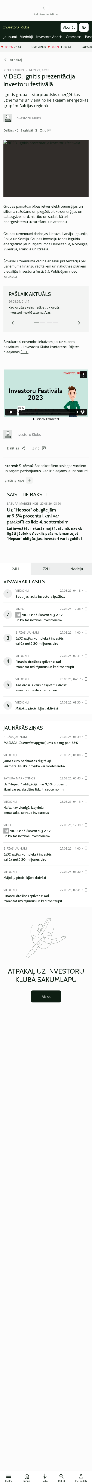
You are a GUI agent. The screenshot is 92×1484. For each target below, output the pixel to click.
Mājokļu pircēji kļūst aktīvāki (36, 708)
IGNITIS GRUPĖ (14, 70)
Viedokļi (26, 36)
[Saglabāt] (86, 590)
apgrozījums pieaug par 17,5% (41, 743)
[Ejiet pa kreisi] (13, 323)
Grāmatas (74, 36)
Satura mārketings (23, 503)
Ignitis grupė (13, 480)
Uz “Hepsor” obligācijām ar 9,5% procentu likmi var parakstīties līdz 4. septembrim (37, 516)
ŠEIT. (24, 352)
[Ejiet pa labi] (79, 323)
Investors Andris (49, 36)
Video (19, 609)
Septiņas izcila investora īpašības (40, 596)
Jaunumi (10, 36)
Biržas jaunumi (27, 632)
